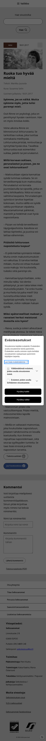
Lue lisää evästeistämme (15, 362)
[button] (37, 371)
